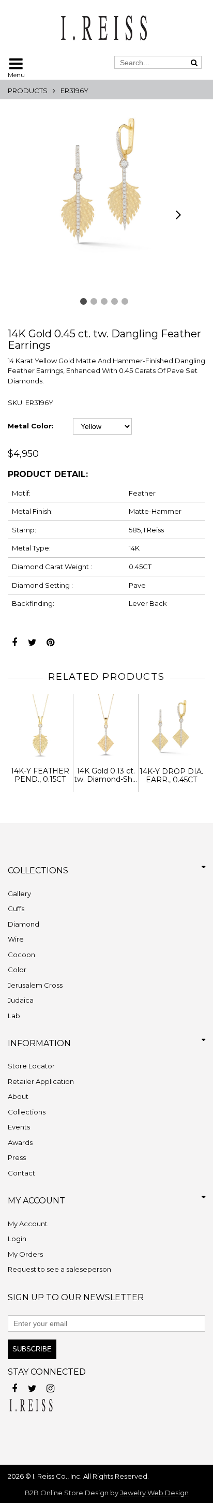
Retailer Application (41, 1081)
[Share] (14, 639)
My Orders (25, 1254)
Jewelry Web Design (154, 1493)
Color (17, 969)
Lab (14, 1015)
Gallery (19, 893)
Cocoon (21, 954)
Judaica (21, 1000)
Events (19, 1127)
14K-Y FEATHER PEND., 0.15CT (40, 775)
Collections (26, 1112)
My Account (28, 1223)
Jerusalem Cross (35, 985)
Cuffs (16, 908)
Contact (21, 1173)
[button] (83, 301)
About (18, 1096)
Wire (16, 939)
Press (17, 1157)
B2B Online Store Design (67, 1493)
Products (28, 90)
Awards (20, 1142)
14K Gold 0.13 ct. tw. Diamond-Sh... (105, 775)
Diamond (23, 924)
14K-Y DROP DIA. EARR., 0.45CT (171, 776)
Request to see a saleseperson (59, 1269)
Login (17, 1238)
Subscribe (32, 1349)
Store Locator (31, 1066)
